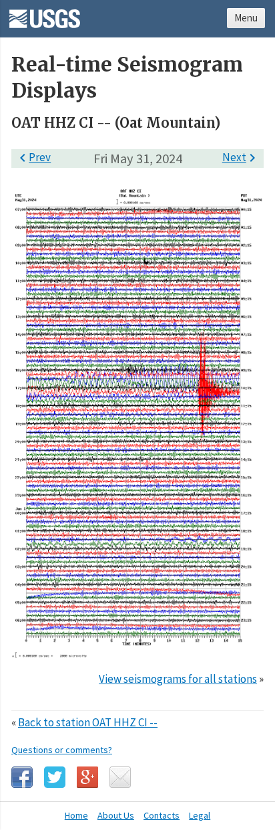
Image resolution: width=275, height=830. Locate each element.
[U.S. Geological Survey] (44, 14)
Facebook (22, 777)
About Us (115, 815)
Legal (199, 815)
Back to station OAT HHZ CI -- (88, 722)
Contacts (162, 815)
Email (120, 777)
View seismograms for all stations (178, 678)
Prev (33, 157)
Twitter (54, 777)
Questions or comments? (61, 750)
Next (241, 157)
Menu (246, 17)
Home (76, 815)
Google (87, 777)
